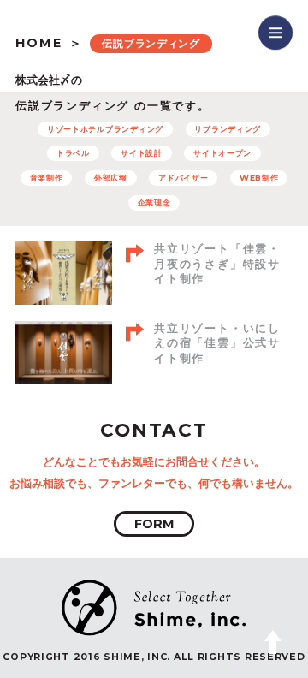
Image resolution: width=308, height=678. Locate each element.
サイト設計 (142, 153)
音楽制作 (46, 177)
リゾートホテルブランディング (105, 129)
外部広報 (110, 177)
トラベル (73, 153)
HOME (38, 43)
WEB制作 (259, 177)
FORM (154, 524)
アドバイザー (183, 177)
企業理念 (154, 202)
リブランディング (227, 129)
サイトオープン (222, 153)
